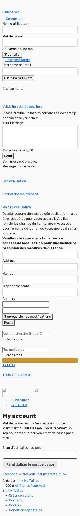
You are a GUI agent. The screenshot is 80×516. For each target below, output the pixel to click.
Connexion (13, 19)
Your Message (13, 123)
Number (8, 273)
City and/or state (15, 286)
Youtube (34, 474)
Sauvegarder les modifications (27, 317)
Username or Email (16, 65)
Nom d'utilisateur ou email (23, 448)
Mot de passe (12, 36)
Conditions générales (25, 510)
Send (8, 156)
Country (8, 299)
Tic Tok (61, 474)
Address (8, 261)
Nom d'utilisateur (15, 24)
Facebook (9, 474)
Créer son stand (21, 495)
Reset (8, 323)
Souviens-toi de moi (17, 49)
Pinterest (48, 474)
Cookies (15, 505)
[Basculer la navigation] (8, 383)
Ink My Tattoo (29, 481)
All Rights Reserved (30, 486)
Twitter (22, 474)
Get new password (18, 78)
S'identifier (12, 54)
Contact (15, 500)
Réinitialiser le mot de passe (30, 465)
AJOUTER (19, 405)
